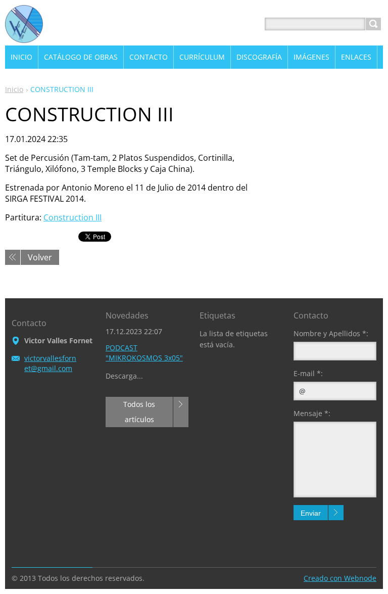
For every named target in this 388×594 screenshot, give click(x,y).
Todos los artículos (139, 411)
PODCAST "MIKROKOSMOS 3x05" (144, 352)
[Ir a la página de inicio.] (24, 36)
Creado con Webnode (340, 578)
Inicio (14, 89)
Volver (40, 257)
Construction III (72, 217)
